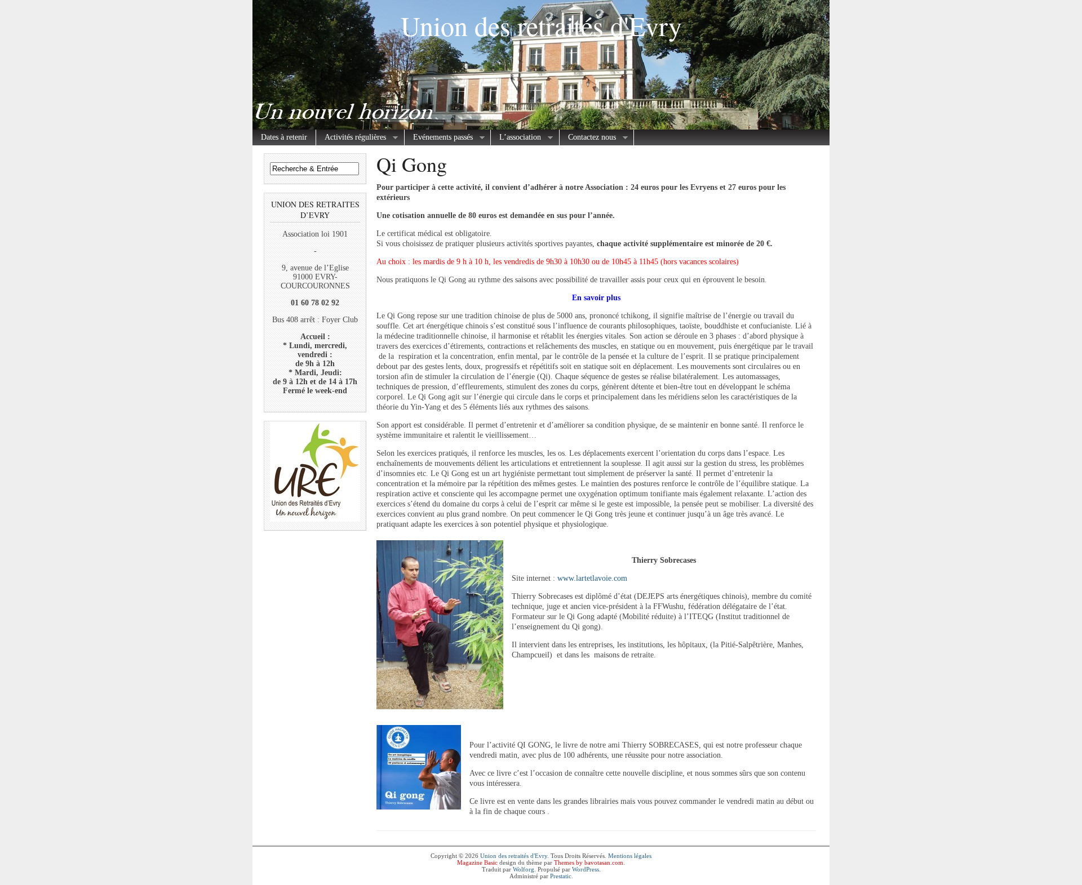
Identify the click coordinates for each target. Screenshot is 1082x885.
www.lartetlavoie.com (592, 578)
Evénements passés (439, 138)
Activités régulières (351, 138)
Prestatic (560, 876)
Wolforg (523, 869)
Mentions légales (629, 855)
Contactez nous (588, 138)
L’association (516, 138)
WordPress (585, 869)
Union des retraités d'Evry (541, 25)
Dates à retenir (284, 137)
